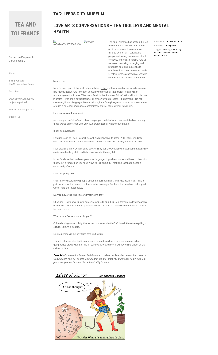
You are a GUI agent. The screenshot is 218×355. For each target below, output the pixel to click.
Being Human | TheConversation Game (21, 82)
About (12, 73)
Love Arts (58, 255)
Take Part (14, 91)
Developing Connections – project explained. (22, 100)
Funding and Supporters (21, 109)
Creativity (166, 49)
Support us (14, 117)
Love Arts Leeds (170, 53)
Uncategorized (170, 45)
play (104, 88)
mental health (160, 56)
